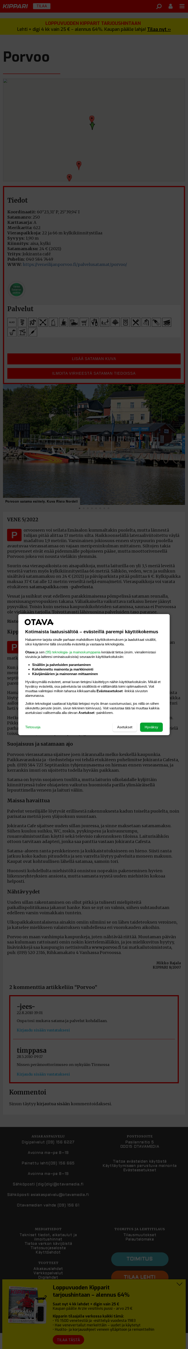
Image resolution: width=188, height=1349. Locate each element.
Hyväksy (151, 727)
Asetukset (124, 727)
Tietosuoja (32, 727)
